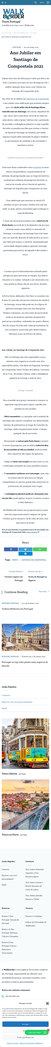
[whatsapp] (40, 549)
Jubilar (42, 357)
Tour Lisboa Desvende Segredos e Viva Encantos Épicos (35, 873)
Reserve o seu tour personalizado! (17, 702)
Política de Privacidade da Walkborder (31, 1043)
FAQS (4, 708)
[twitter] (25, 549)
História (6, 603)
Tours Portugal (11, 21)
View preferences (25, 1037)
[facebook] (11, 549)
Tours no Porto (10, 834)
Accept (25, 1024)
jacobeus (37, 167)
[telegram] (25, 554)
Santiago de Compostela (38, 98)
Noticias (6, 657)
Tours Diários (9, 773)
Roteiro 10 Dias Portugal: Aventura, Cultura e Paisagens (10, 932)
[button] (47, 1003)
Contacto (6, 695)
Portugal (16, 47)
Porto (15, 560)
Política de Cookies (12, 1043)
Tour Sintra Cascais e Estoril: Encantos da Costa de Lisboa (34, 886)
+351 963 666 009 (12, 996)
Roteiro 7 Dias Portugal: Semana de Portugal (10, 919)
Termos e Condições (34, 916)
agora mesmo (31, 532)
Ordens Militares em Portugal (17, 608)
